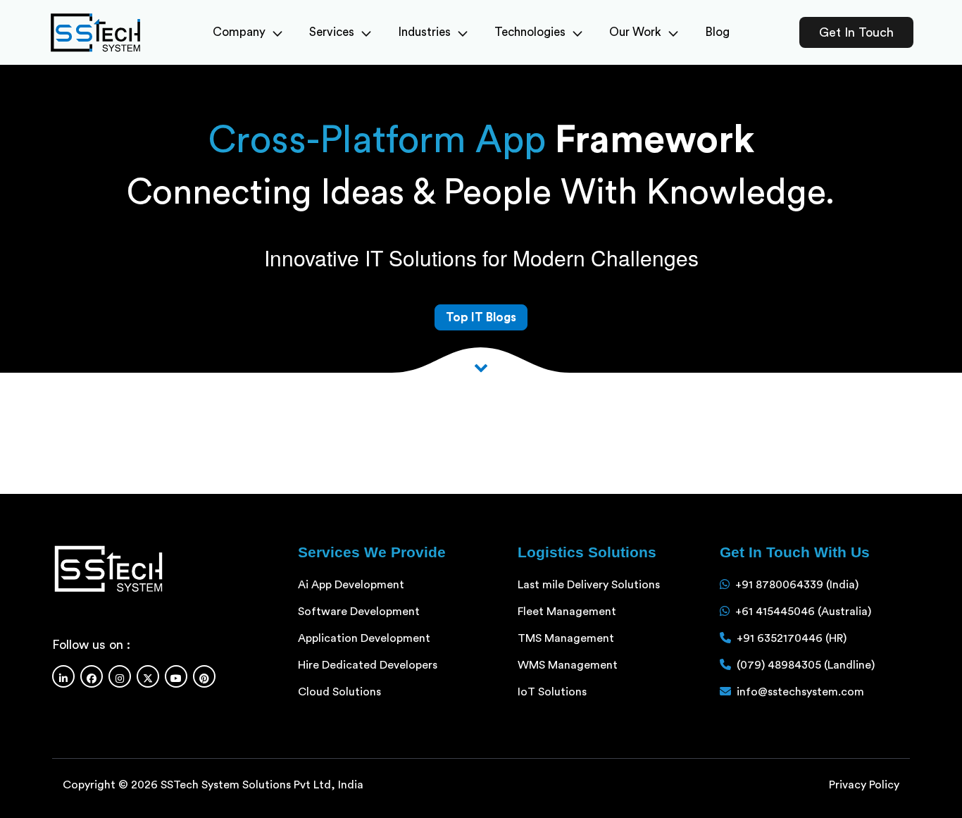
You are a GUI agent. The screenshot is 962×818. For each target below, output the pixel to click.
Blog (717, 32)
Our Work (635, 32)
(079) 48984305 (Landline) (806, 665)
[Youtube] (176, 676)
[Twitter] (148, 676)
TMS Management (566, 638)
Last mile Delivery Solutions (589, 584)
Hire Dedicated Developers (367, 665)
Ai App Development (351, 584)
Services (331, 32)
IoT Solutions (552, 692)
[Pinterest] (204, 676)
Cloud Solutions (339, 692)
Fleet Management (567, 611)
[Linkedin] (63, 676)
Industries (424, 32)
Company (239, 32)
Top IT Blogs (481, 317)
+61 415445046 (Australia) (803, 611)
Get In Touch (856, 32)
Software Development (359, 611)
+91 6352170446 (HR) (792, 638)
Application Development (364, 638)
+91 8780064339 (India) (796, 584)
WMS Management (568, 665)
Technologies (530, 32)
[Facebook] (91, 676)
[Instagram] (119, 676)
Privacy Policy (864, 785)
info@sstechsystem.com (800, 692)
